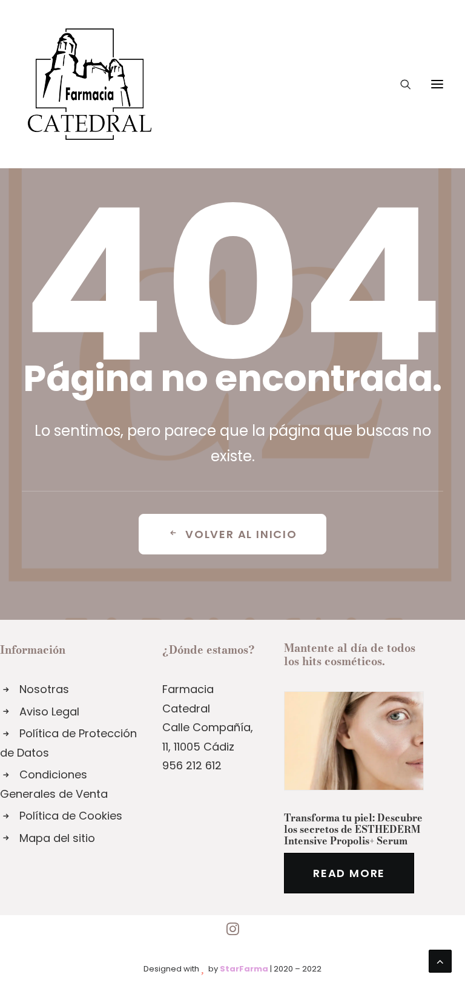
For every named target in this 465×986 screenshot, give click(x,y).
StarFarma (244, 968)
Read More (349, 873)
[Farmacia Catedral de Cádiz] (89, 84)
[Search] (400, 84)
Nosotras (44, 689)
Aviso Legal (49, 711)
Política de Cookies (70, 815)
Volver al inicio (241, 534)
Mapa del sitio (57, 838)
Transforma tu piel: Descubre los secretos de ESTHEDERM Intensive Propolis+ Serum (353, 829)
